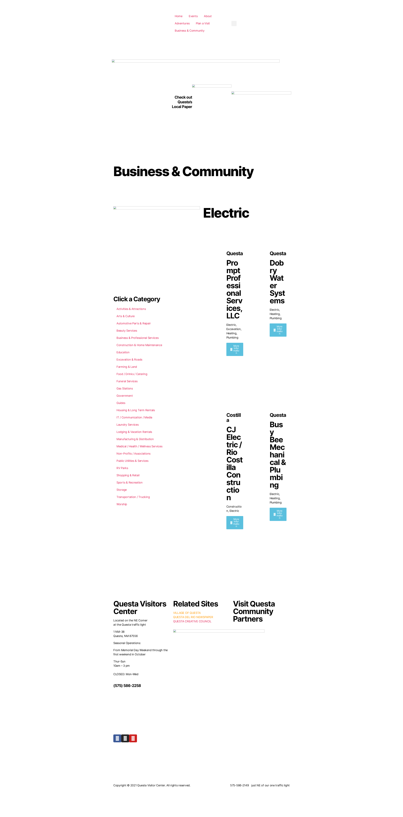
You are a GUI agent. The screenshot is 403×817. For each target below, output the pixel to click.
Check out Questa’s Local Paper (182, 102)
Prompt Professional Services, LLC (234, 289)
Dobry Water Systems (277, 281)
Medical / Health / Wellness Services (139, 446)
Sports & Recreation (129, 482)
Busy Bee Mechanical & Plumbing (278, 454)
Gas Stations (124, 388)
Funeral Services (127, 381)
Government (124, 395)
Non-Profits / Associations (133, 453)
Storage (121, 489)
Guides (120, 403)
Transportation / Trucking (133, 497)
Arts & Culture (125, 316)
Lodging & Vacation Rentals (134, 432)
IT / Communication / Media (134, 417)
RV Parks (122, 468)
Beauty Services (126, 330)
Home (178, 16)
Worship (121, 504)
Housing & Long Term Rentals (135, 410)
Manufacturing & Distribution (135, 439)
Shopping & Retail (127, 475)
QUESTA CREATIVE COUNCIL (192, 621)
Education (123, 352)
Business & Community (183, 171)
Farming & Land (126, 366)
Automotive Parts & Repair (133, 323)
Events (193, 16)
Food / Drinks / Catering (131, 374)
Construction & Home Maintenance (139, 345)
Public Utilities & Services (132, 460)
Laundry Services (127, 424)
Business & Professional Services (137, 337)
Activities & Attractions (131, 309)
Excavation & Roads (129, 359)
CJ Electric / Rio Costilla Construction (234, 463)
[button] (234, 23)
